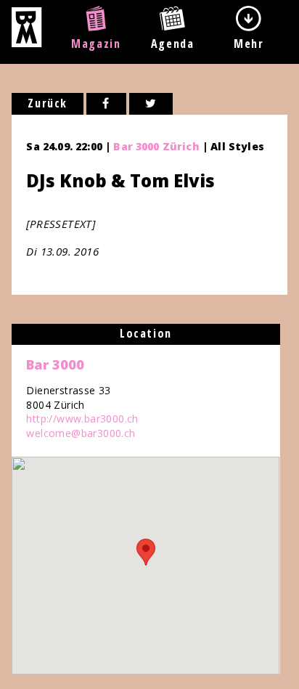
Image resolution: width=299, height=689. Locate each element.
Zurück (47, 103)
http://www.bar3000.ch (82, 418)
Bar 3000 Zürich (156, 146)
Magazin (95, 44)
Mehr (248, 44)
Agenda (172, 44)
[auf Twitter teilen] (151, 104)
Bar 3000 (55, 364)
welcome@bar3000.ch (80, 433)
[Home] (26, 43)
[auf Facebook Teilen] (106, 104)
